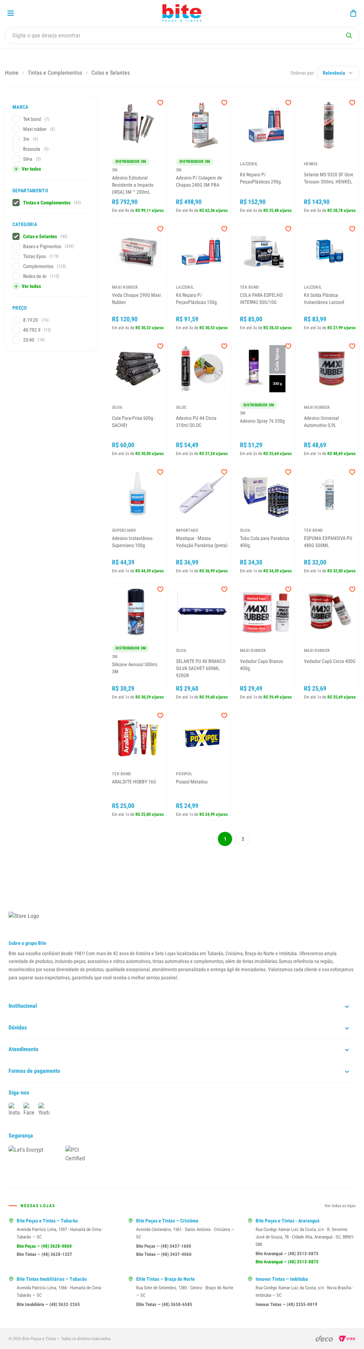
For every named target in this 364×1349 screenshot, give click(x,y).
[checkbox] (16, 119)
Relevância (334, 73)
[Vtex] (347, 1338)
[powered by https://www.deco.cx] (324, 1338)
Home (11, 72)
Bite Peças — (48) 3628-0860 (44, 1246)
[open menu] (10, 13)
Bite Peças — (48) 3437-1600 (163, 1246)
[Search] (349, 35)
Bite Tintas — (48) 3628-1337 (44, 1254)
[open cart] (353, 13)
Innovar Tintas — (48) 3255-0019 (286, 1304)
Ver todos (31, 169)
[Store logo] (182, 13)
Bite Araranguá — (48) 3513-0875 (287, 1253)
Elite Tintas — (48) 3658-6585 (164, 1304)
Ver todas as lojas (340, 1205)
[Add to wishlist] (160, 102)
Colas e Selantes (110, 72)
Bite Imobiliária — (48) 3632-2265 (48, 1304)
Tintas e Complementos (55, 72)
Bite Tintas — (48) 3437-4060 (164, 1254)
